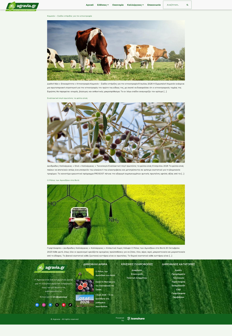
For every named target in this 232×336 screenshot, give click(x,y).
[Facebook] (37, 305)
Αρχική (90, 5)
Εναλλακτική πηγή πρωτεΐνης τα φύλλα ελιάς (67, 98)
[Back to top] (227, 331)
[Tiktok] (70, 305)
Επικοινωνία (154, 5)
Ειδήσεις (102, 5)
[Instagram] (44, 305)
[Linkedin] (50, 305)
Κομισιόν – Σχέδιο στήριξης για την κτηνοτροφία (69, 16)
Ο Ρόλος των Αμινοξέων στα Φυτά (63, 180)
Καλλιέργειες (134, 5)
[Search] (187, 5)
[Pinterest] (63, 305)
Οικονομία (117, 5)
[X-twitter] (57, 305)
